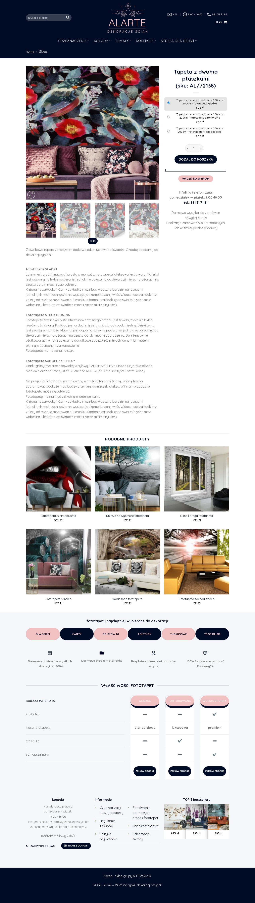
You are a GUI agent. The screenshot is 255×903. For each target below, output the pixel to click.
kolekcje (145, 40)
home (30, 52)
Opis (93, 241)
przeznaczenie (72, 40)
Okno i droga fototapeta (196, 516)
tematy (122, 40)
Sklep (43, 52)
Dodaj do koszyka (196, 159)
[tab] (92, 241)
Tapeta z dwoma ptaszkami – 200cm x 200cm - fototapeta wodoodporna (199, 130)
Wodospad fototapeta (127, 599)
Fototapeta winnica (58, 599)
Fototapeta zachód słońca (196, 599)
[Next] (151, 133)
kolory (101, 40)
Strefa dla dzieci (177, 40)
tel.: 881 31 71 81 (196, 203)
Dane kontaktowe (145, 826)
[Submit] (68, 17)
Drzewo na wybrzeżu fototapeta (127, 516)
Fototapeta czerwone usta (58, 516)
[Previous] (33, 133)
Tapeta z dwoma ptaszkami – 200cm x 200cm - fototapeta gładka (199, 101)
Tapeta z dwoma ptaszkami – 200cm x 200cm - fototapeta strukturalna (199, 116)
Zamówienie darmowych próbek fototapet (145, 813)
